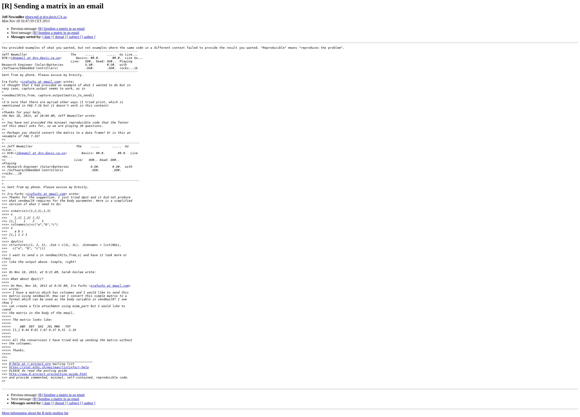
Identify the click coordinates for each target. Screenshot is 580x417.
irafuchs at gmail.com (41, 81)
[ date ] (47, 37)
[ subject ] (74, 37)
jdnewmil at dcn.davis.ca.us (35, 58)
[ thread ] (59, 37)
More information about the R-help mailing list (35, 413)
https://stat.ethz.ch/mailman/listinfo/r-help (49, 367)
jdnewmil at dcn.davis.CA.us (46, 17)
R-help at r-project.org (30, 364)
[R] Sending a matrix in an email (61, 29)
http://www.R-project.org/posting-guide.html (48, 374)
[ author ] (88, 37)
